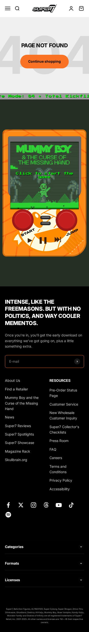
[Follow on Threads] (46, 505)
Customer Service (63, 404)
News (9, 417)
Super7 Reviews (18, 426)
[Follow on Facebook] (8, 505)
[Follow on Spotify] (8, 514)
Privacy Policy (60, 480)
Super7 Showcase (19, 442)
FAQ (52, 449)
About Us (12, 380)
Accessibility (59, 489)
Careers (55, 458)
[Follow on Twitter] (21, 505)
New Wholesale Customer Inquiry (63, 415)
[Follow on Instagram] (33, 505)
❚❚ (43, 239)
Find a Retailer (16, 389)
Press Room (58, 441)
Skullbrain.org (16, 460)
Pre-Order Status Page (63, 393)
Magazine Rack (17, 451)
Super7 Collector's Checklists (64, 429)
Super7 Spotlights (19, 434)
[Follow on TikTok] (71, 505)
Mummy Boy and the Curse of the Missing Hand (22, 403)
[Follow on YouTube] (58, 505)
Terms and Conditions (58, 469)
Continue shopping (44, 61)
